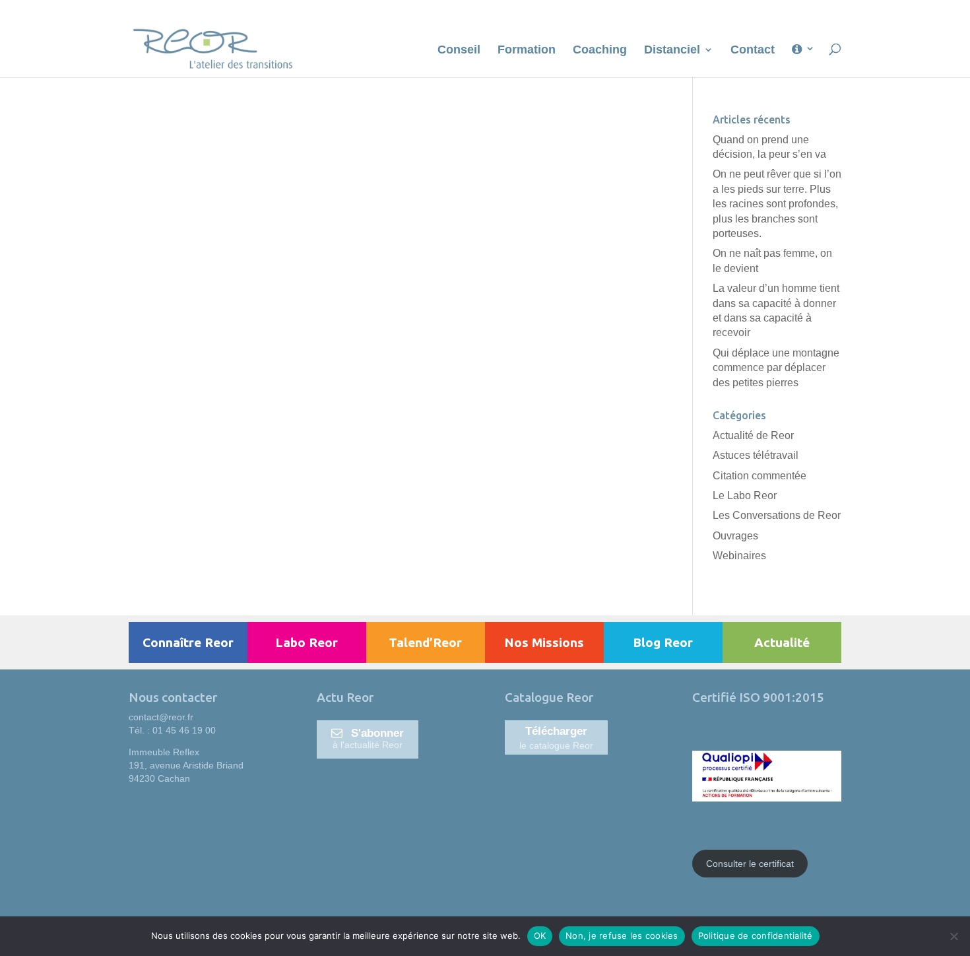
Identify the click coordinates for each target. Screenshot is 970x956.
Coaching (600, 50)
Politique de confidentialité (755, 935)
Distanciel (672, 50)
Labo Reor (306, 642)
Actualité (782, 642)
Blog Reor (663, 642)
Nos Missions (544, 642)
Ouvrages (735, 535)
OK (540, 935)
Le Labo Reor (745, 495)
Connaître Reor (188, 642)
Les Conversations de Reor (777, 515)
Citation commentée (759, 475)
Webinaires (739, 555)
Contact (752, 50)
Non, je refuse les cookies (622, 935)
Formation (527, 50)
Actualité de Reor (753, 435)
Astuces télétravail (755, 455)
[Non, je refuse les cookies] (953, 936)
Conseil (458, 50)
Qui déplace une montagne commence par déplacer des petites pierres (776, 367)
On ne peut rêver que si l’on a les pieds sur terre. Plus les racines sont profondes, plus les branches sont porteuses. (777, 203)
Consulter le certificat (750, 863)
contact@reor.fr (161, 717)
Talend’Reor (425, 642)
